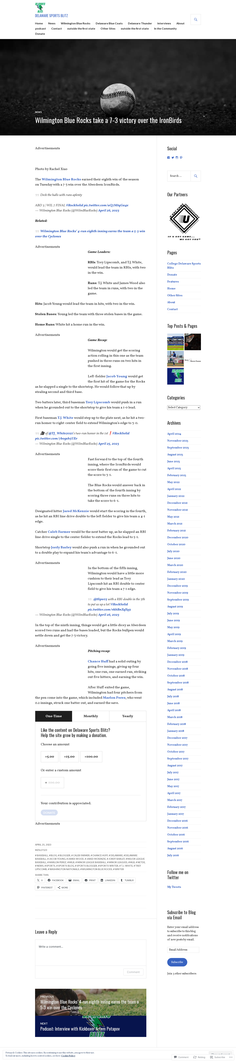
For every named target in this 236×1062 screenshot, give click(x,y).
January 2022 (175, 496)
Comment (133, 972)
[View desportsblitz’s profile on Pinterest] (181, 157)
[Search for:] (184, 176)
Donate (40, 33)
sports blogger (87, 865)
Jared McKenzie (76, 511)
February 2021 (176, 531)
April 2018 (174, 710)
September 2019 (178, 600)
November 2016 (177, 828)
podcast (40, 28)
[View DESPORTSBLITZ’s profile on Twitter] (172, 157)
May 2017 (173, 786)
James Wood (76, 858)
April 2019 (174, 634)
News (51, 23)
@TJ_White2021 (61, 433)
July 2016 (173, 855)
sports (50, 865)
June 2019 (173, 620)
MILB (71, 862)
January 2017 (175, 814)
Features (173, 282)
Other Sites (108, 28)
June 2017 (173, 779)
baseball (42, 855)
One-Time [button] (54, 716)
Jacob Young (116, 376)
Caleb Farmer (59, 532)
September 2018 (178, 683)
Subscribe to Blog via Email (181, 915)
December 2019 (177, 586)
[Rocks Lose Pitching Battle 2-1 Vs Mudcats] (175, 342)
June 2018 (173, 703)
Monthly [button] (91, 716)
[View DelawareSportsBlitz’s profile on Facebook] (168, 157)
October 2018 (176, 676)
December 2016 (177, 821)
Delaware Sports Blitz (51, 15)
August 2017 (175, 766)
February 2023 (176, 475)
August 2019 (175, 607)
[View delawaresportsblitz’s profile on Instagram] (177, 157)
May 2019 (173, 627)
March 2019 (175, 641)
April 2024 (174, 434)
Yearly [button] (127, 716)
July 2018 (173, 696)
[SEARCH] (196, 19)
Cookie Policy (68, 1056)
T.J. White (65, 418)
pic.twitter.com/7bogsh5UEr (56, 438)
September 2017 (177, 759)
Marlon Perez (114, 697)
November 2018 (177, 669)
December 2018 (177, 662)
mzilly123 (41, 850)
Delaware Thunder (140, 23)
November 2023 (177, 441)
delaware (117, 855)
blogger (65, 855)
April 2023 (174, 468)
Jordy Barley (61, 547)
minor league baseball (91, 862)
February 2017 (176, 807)
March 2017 (174, 800)
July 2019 (173, 614)
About (180, 23)
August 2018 (175, 690)
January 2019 (175, 655)
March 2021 (174, 524)
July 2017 (173, 773)
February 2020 (177, 572)
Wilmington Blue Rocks (75, 23)
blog (54, 855)
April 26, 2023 (108, 210)
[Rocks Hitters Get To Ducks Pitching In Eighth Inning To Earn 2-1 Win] (175, 359)
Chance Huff (98, 661)
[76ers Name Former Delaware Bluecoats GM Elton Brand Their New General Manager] (193, 342)
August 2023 (175, 455)
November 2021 (177, 510)
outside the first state (81, 28)
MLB (132, 862)
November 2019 (177, 593)
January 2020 (176, 579)
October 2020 (176, 544)
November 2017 (177, 745)
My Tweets (174, 887)
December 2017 (177, 738)
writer (119, 869)
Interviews (164, 23)
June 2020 (173, 558)
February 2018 (176, 724)
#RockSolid (74, 205)
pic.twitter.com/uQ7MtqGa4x (106, 205)
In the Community (165, 28)
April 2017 (174, 793)
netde (141, 862)
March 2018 (174, 717)
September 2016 (178, 842)
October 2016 (176, 835)
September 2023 (178, 448)
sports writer (109, 865)
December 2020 (177, 538)
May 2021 (173, 517)
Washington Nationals (64, 869)
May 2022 (173, 482)
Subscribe (177, 962)
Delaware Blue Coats (109, 23)
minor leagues (118, 862)
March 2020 (175, 565)
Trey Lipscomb (98, 402)
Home (39, 23)
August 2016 (175, 849)
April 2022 (174, 489)
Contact (56, 28)
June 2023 (173, 462)
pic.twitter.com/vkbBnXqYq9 (109, 609)
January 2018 (175, 731)
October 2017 (176, 752)
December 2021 (177, 503)
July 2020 (173, 551)
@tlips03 (100, 599)
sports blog (66, 865)
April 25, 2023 (108, 443)
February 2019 (176, 648)
